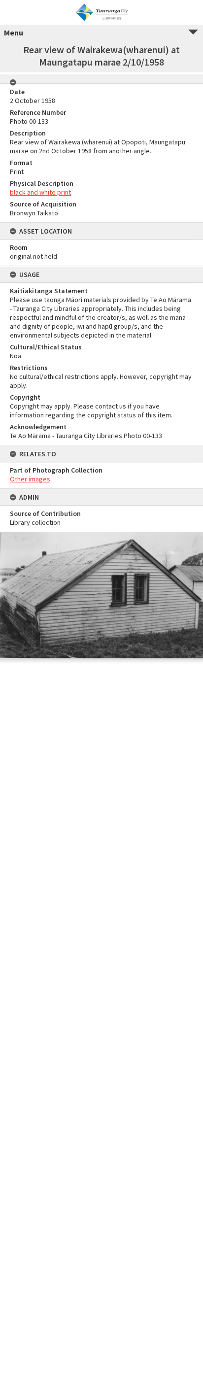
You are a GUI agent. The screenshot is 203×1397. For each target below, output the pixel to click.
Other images (30, 479)
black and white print (40, 192)
